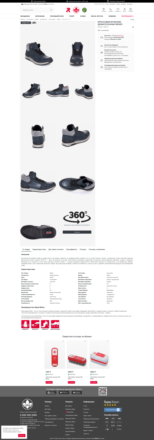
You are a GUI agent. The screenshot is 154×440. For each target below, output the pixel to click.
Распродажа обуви (71, 415)
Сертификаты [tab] (71, 249)
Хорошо (21, 435)
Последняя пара (57, 16)
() (120, 35)
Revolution (70, 412)
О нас (107, 4)
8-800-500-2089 (28, 415)
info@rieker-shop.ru (30, 428)
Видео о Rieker (88, 430)
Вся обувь (68, 406)
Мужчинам (39, 16)
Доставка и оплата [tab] (56, 249)
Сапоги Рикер (69, 428)
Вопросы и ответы (51, 425)
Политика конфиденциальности (90, 426)
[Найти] (50, 10)
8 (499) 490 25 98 (32, 420)
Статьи (86, 412)
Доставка (112, 4)
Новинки (112, 16)
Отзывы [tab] (83, 249)
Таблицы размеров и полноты (54, 419)
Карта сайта (87, 415)
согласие (14, 430)
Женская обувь (70, 422)
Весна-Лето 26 (97, 16)
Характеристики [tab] (39, 249)
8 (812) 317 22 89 (38, 421)
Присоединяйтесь (111, 409)
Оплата (118, 4)
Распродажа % (128, 16)
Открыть (77, 232)
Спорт (71, 16)
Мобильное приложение (91, 419)
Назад (132, 19)
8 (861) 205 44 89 (35, 425)
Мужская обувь (70, 418)
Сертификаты (49, 422)
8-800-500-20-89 (99, 4)
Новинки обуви (70, 409)
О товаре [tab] (26, 249)
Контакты (129, 4)
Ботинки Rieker (70, 431)
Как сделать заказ (50, 415)
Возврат (123, 4)
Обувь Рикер (69, 425)
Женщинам (25, 16)
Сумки (83, 16)
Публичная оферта (89, 422)
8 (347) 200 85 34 (30, 423)
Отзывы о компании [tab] (97, 249)
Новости (86, 434)
